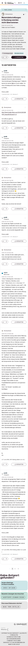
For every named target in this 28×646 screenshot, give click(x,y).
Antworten (19, 57)
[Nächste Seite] (18, 568)
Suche (15, 3)
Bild (13, 83)
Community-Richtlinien (13, 640)
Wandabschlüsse (19, 53)
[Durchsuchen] (2, 3)
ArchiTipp (4, 539)
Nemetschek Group (14, 644)
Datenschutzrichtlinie (14, 637)
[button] (3, 57)
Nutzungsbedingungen (13, 638)
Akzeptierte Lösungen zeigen (13, 597)
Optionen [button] (25, 9)
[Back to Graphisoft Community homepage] (9, 3)
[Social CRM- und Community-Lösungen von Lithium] (4, 629)
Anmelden (25, 3)
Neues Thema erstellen (11, 607)
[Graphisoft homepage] (20, 624)
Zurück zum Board (9, 588)
